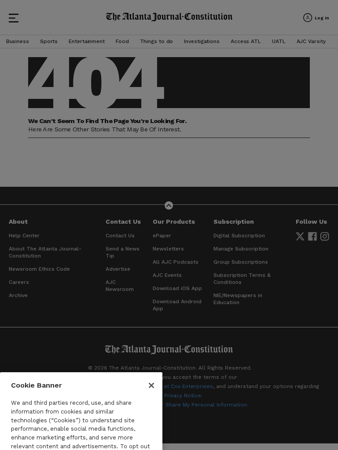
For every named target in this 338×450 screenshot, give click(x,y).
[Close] (151, 364)
